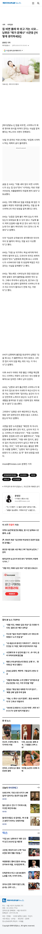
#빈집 (33, 475)
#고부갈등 (16, 479)
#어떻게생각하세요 (10, 475)
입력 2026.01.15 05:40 (19, 45)
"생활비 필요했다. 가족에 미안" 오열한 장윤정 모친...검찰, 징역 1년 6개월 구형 (21, 510)
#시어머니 (23, 475)
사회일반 (10, 24)
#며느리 (6, 479)
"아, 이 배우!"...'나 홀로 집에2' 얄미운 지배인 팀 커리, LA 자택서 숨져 (21, 507)
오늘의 (10, 787)
